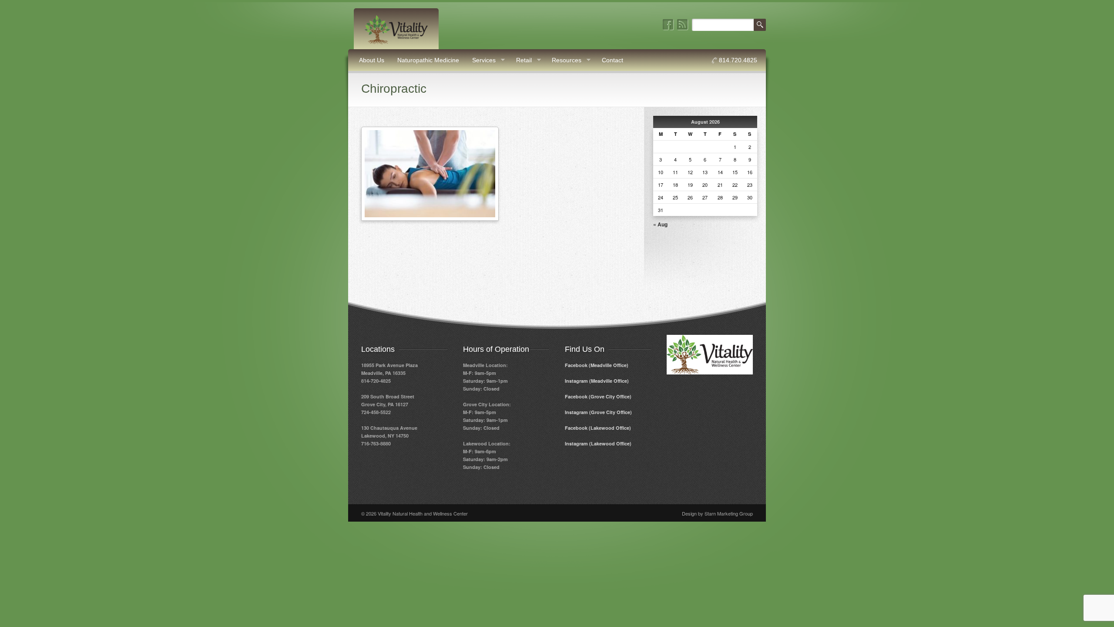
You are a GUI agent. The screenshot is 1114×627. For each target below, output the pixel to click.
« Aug (660, 224)
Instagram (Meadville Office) (597, 381)
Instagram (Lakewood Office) (598, 443)
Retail (521, 60)
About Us (371, 60)
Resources (563, 60)
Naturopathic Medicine (428, 60)
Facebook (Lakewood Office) (598, 428)
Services (481, 60)
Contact (612, 60)
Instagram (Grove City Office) (598, 412)
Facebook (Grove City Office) (598, 396)
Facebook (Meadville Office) (596, 365)
